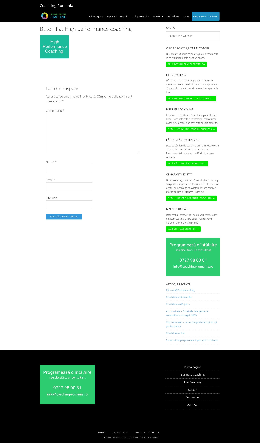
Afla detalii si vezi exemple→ (186, 64)
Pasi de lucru (173, 16)
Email (51, 180)
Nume (51, 162)
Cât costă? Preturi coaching (180, 290)
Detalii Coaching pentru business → (191, 129)
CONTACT (193, 404)
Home (102, 433)
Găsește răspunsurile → (183, 228)
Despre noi (111, 16)
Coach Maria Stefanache (179, 297)
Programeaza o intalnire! (205, 16)
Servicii (123, 16)
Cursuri (192, 389)
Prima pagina (96, 16)
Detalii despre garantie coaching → (191, 198)
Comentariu (55, 111)
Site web (51, 198)
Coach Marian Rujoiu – (178, 304)
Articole (156, 16)
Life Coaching (192, 382)
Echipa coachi (140, 16)
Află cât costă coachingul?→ (187, 163)
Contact (186, 16)
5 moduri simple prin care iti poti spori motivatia (192, 340)
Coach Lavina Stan (175, 333)
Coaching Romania (56, 5)
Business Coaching (193, 374)
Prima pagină (192, 367)
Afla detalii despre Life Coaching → (191, 98)
